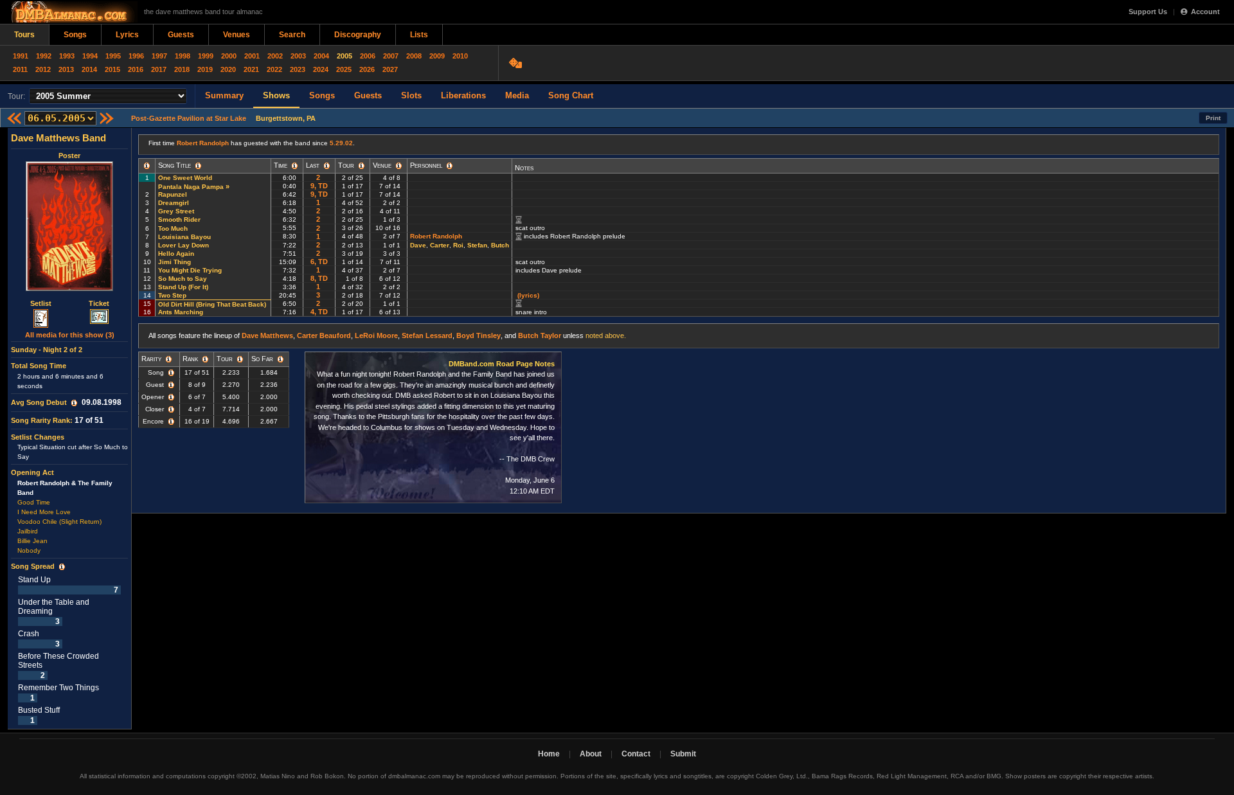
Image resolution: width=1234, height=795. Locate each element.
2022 (274, 69)
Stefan (477, 245)
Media (517, 95)
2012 (43, 69)
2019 (205, 69)
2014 (89, 69)
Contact (635, 753)
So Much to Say (182, 278)
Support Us (1148, 11)
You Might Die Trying (190, 270)
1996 (136, 56)
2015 (112, 69)
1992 (43, 56)
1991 (20, 56)
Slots (411, 95)
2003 (298, 56)
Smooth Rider (179, 219)
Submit (683, 753)
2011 (20, 69)
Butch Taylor (539, 335)
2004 (321, 56)
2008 (414, 56)
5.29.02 (341, 143)
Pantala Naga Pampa (191, 186)
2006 (367, 56)
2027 (390, 69)
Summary (224, 95)
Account (1205, 11)
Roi (458, 245)
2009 (437, 56)
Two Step (172, 295)
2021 (251, 69)
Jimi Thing (174, 261)
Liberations (463, 95)
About (591, 753)
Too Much (173, 228)
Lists (419, 34)
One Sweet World (185, 177)
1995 (113, 56)
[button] (74, 403)
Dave (418, 245)
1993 (67, 56)
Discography (357, 34)
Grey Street (176, 211)
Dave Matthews (267, 335)
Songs (75, 34)
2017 (158, 69)
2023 (297, 69)
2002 (275, 56)
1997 (159, 56)
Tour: (16, 96)
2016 (135, 69)
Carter (439, 245)
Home (549, 753)
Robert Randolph (203, 143)
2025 (344, 69)
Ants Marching (180, 312)
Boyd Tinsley (478, 335)
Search (292, 34)
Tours (24, 34)
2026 (367, 69)
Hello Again (176, 253)
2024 (320, 69)
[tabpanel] (70, 428)
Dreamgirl (173, 202)
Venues (236, 34)
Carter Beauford (324, 335)
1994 (90, 56)
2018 (182, 69)
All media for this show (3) (69, 335)
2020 (228, 69)
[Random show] (517, 63)
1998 (182, 56)
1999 (205, 56)
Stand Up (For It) (183, 286)
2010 (460, 56)
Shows (276, 95)
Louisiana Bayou (184, 236)
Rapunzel (172, 194)
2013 (66, 69)
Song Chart (570, 95)
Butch (500, 245)
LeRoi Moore (376, 335)
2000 (229, 56)
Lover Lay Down (183, 245)
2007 (390, 56)
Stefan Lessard (427, 335)
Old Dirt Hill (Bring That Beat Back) (212, 304)
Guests (181, 34)
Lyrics (127, 34)
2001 (252, 56)
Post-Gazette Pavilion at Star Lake (188, 118)
